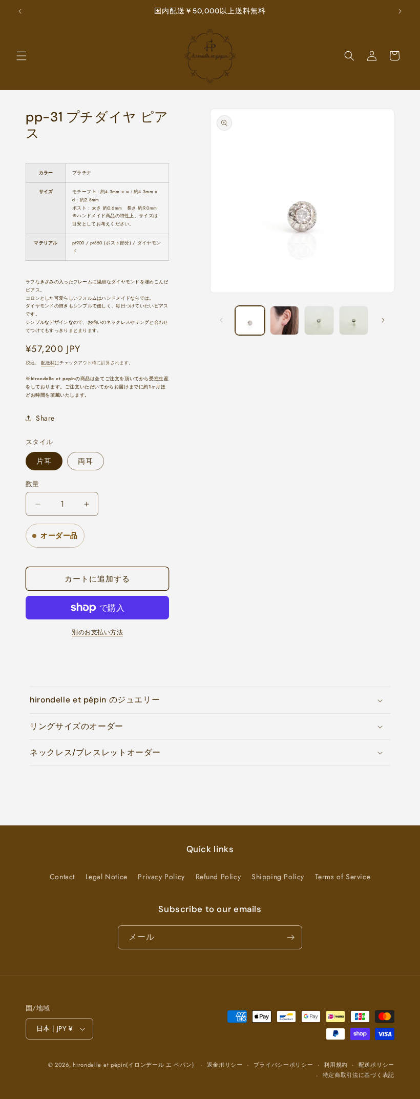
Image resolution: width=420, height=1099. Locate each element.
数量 (32, 484)
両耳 (85, 461)
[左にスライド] (221, 320)
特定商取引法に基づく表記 (358, 1075)
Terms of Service (343, 877)
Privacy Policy (161, 877)
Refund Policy (218, 877)
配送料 (48, 363)
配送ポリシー (376, 1065)
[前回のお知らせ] (20, 11)
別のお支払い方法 (97, 632)
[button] (21, 56)
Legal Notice (107, 877)
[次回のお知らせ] (400, 11)
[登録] (290, 937)
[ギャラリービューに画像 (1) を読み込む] (250, 321)
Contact (62, 877)
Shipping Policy (277, 877)
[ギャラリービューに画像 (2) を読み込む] (285, 321)
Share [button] (45, 418)
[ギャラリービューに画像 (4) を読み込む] (354, 321)
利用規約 (336, 1065)
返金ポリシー (225, 1065)
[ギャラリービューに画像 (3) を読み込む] (319, 321)
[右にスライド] (383, 320)
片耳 (44, 461)
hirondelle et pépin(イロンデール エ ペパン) (133, 1065)
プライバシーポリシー (283, 1065)
